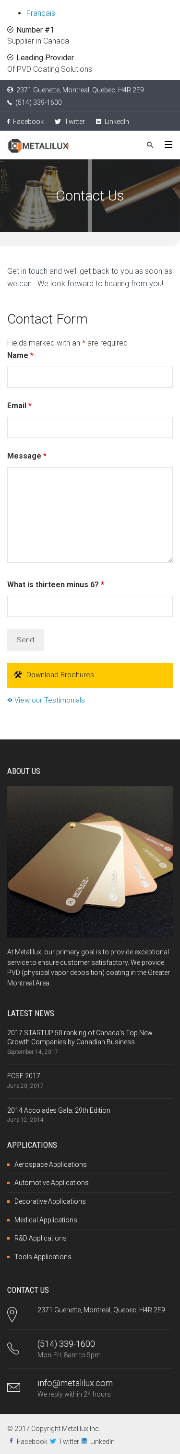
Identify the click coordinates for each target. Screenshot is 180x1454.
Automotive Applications (51, 1182)
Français (40, 13)
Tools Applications (43, 1257)
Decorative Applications (50, 1201)
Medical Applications (45, 1220)
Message (27, 455)
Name (20, 355)
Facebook (28, 121)
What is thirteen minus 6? (55, 584)
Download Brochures (60, 675)
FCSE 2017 (23, 1076)
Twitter (74, 121)
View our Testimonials (48, 700)
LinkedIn (116, 121)
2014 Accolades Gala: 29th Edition (58, 1110)
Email (19, 405)
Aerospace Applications (50, 1164)
